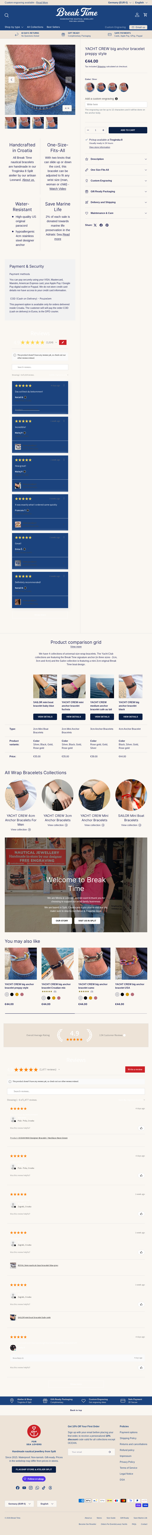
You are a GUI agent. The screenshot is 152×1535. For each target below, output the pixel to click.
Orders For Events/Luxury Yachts (114, 1524)
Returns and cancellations (133, 1444)
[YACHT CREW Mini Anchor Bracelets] (94, 795)
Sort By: (52, 375)
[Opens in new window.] (15, 1349)
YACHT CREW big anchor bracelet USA (129, 986)
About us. (28, 179)
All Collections (35, 26)
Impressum (125, 1456)
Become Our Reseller (87, 1524)
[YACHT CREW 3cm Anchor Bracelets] (57, 795)
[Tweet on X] (95, 225)
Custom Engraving (115, 27)
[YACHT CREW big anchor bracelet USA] (131, 964)
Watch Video (57, 188)
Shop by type (12, 26)
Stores (99, 1518)
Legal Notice (126, 1474)
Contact (144, 1524)
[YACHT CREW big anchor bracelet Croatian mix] (58, 964)
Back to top (76, 1410)
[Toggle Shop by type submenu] (22, 27)
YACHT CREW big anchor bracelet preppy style (19, 986)
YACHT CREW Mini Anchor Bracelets (94, 818)
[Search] (6, 15)
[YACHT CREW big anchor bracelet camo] (94, 964)
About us (88, 1518)
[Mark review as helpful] (141, 1128)
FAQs (134, 1524)
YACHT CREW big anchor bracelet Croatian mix (56, 986)
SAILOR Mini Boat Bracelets (131, 818)
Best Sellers (53, 26)
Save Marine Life (140, 1518)
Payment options (128, 1432)
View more (76, 646)
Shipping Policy (128, 1438)
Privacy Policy (127, 1462)
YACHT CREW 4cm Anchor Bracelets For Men (21, 820)
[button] (145, 15)
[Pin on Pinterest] (107, 225)
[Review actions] (64, 385)
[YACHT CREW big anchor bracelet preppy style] (21, 964)
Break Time (15, 1518)
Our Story (62, 921)
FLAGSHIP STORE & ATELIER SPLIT (34, 1469)
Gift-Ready (124, 1518)
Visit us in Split (87, 921)
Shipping (101, 66)
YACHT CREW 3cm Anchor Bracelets (57, 818)
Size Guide (111, 1518)
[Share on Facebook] (101, 225)
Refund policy (127, 1450)
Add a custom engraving (99, 98)
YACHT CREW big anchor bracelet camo (92, 986)
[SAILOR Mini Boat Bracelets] (131, 795)
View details (45, 717)
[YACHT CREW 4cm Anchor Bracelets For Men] (21, 795)
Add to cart (128, 130)
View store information (99, 147)
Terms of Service (128, 1468)
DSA (122, 1479)
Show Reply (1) (18, 1358)
